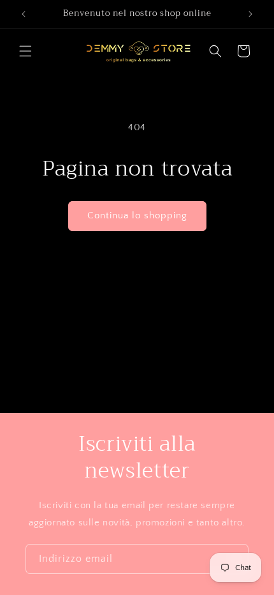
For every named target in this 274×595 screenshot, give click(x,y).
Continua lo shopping (137, 215)
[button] (25, 51)
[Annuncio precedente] (24, 14)
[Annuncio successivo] (250, 14)
